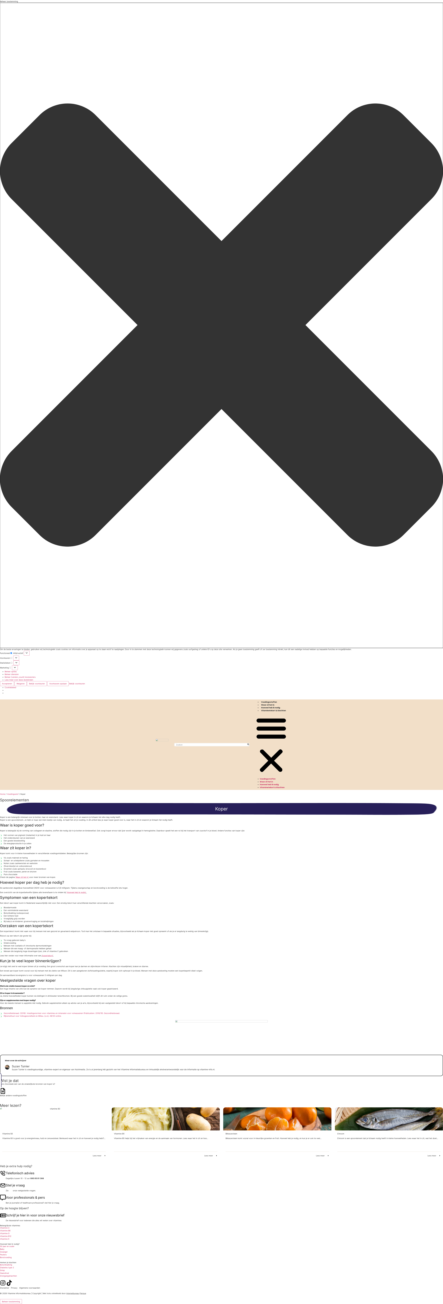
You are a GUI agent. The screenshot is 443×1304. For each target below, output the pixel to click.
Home (2, 794)
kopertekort (47, 955)
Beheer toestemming (11, 1301)
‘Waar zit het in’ (22, 877)
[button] (221, 325)
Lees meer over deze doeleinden (19, 680)
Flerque (83, 1293)
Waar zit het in (267, 705)
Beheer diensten (12, 674)
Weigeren (20, 683)
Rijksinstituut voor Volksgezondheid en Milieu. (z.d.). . (32, 1016)
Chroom (340, 1134)
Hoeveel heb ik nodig (270, 707)
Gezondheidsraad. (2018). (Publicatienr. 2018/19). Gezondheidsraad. (62, 1013)
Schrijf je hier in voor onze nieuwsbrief (35, 1215)
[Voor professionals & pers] (3, 1197)
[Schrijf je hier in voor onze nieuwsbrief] (3, 1215)
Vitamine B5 (119, 1134)
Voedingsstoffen (269, 702)
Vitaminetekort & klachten (273, 710)
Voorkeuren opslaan (58, 683)
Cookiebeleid (10, 687)
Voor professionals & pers (25, 1197)
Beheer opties (11, 671)
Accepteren (7, 683)
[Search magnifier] (248, 744)
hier (10, 1190)
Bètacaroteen (231, 1134)
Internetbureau (72, 1293)
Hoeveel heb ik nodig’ (76, 892)
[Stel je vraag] (3, 1185)
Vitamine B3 (7, 1134)
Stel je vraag (15, 1185)
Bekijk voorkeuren (37, 683)
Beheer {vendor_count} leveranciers (20, 677)
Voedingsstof (13, 794)
